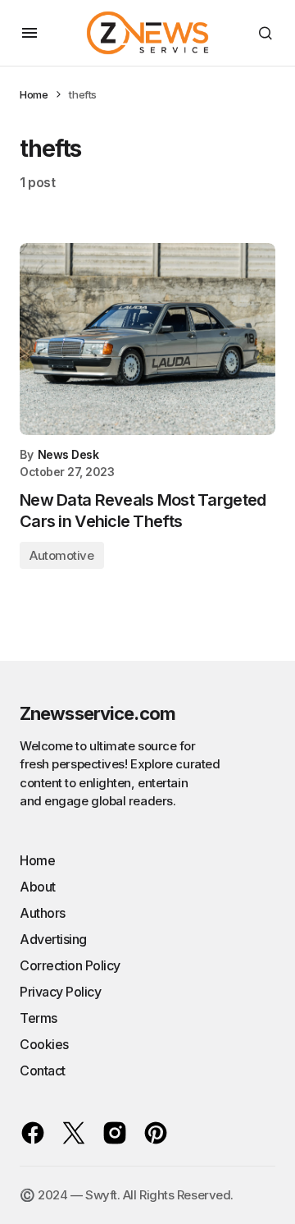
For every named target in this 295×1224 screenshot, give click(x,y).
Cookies (44, 1044)
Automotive (62, 555)
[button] (29, 33)
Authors (43, 913)
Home (34, 94)
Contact (43, 1070)
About (38, 886)
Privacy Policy (60, 991)
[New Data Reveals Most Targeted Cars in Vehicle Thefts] (147, 339)
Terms (38, 1018)
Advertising (53, 939)
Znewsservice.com (97, 713)
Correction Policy (70, 965)
